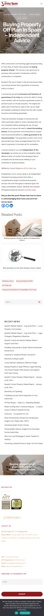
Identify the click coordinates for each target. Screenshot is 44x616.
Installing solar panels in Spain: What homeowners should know (23, 349)
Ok (16, 613)
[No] (41, 607)
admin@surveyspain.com (15, 563)
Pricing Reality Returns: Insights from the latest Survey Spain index (21, 430)
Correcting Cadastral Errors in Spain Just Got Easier (23, 443)
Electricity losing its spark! (14, 359)
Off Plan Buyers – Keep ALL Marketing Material (22, 403)
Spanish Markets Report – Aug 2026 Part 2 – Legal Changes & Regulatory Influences (23, 334)
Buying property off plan (24, 281)
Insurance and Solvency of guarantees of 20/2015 (19, 289)
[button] (41, 4)
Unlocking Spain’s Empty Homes (16, 425)
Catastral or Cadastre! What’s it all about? (20, 355)
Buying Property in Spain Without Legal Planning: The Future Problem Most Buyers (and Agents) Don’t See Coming (22, 370)
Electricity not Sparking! (13, 391)
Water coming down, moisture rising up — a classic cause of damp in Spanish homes (23, 408)
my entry (7, 518)
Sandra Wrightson (16, 168)
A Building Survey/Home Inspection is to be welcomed (20, 397)
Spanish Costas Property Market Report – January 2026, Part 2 (23, 378)
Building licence (7, 281)
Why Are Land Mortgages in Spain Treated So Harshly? (21, 437)
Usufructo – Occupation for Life (16, 414)
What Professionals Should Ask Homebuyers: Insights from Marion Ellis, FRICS (21, 419)
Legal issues (34, 14)
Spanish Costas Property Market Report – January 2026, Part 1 (23, 385)
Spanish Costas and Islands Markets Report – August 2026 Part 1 (21, 342)
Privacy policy (24, 613)
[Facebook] (3, 205)
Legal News (22, 18)
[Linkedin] (11, 205)
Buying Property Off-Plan (15, 14)
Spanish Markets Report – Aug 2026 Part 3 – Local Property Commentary (23, 327)
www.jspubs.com (16, 518)
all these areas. (30, 190)
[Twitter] (7, 205)
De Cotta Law (30, 168)
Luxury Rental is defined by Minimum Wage (20, 363)
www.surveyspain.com (14, 566)
